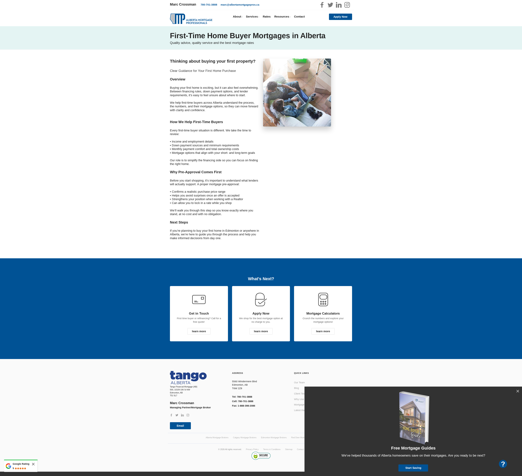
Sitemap (288, 449)
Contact (299, 16)
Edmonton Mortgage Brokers (274, 437)
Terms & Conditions (272, 449)
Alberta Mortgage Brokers (217, 437)
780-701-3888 (209, 4)
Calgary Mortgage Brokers (245, 437)
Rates (267, 16)
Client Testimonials (304, 393)
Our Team (299, 382)
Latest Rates (301, 410)
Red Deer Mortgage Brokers (303, 437)
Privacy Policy (252, 449)
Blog (296, 388)
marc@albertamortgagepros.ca (240, 4)
